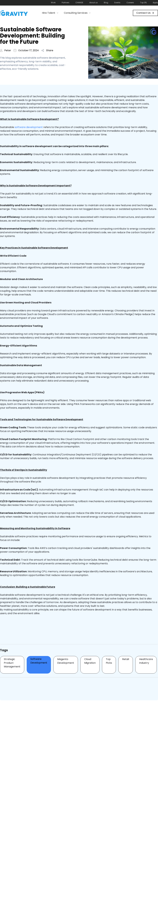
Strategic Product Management (12, 662)
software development (29, 127)
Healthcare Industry (146, 661)
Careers (130, 2)
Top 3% (143, 2)
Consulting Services (75, 13)
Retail (125, 659)
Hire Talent (48, 13)
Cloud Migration (90, 661)
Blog (106, 2)
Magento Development (65, 661)
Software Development (38, 660)
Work (53, 2)
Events (117, 2)
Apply (155, 2)
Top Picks (109, 661)
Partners (65, 2)
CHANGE (79, 2)
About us (93, 2)
